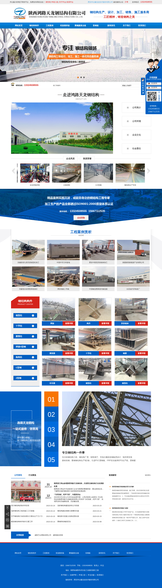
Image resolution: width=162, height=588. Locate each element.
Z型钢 (18, 378)
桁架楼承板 (65, 25)
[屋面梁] (58, 350)
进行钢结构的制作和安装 (20, 505)
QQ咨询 (154, 83)
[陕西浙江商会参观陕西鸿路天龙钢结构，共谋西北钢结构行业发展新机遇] (26, 502)
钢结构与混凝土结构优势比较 (68, 516)
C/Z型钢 (83, 185)
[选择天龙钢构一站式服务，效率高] (26, 449)
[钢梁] (131, 350)
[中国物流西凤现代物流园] (98, 286)
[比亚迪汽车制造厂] (133, 286)
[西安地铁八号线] (63, 286)
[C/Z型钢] (83, 173)
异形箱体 (125, 323)
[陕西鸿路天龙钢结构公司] (49, 18)
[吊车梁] (58, 380)
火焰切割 (51, 185)
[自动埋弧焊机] (19, 173)
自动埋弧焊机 (19, 185)
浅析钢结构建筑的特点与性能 (68, 505)
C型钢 (19, 367)
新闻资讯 (111, 25)
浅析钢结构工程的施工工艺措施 (22, 511)
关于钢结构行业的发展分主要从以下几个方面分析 (28, 516)
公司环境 (136, 121)
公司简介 (136, 107)
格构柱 (19, 357)
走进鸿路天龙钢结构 (81, 95)
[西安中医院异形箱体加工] (98, 260)
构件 (88, 323)
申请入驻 (54, 2)
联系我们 (142, 25)
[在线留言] (7, 520)
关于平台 (62, 2)
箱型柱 (19, 315)
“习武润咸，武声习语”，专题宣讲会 (67, 494)
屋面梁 (52, 353)
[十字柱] (95, 350)
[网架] (58, 321)
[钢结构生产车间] (115, 173)
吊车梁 (52, 383)
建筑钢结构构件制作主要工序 (22, 521)
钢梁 (125, 353)
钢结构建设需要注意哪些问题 (68, 511)
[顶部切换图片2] (81, 58)
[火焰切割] (51, 173)
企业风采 (70, 158)
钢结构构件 (34, 25)
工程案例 (49, 25)
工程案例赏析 (81, 232)
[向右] (13, 173)
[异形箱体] (131, 321)
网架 (52, 323)
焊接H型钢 (21, 347)
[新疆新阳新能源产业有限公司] (133, 260)
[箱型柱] (95, 380)
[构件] (95, 321)
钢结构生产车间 (115, 185)
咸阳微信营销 (58, 535)
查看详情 (69, 323)
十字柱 (19, 326)
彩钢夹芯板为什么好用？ (120, 511)
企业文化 (136, 135)
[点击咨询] (81, 217)
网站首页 (19, 25)
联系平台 (70, 2)
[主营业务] (7, 526)
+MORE (81, 235)
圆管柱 (19, 336)
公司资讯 (18, 475)
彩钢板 (96, 25)
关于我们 (126, 25)
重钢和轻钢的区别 (64, 521)
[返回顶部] (7, 508)
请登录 (48, 2)
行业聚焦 (32, 475)
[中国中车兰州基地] (63, 260)
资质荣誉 (87, 158)
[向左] (148, 173)
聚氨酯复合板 (80, 25)
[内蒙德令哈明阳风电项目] (28, 286)
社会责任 (136, 148)
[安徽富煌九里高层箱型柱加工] (28, 260)
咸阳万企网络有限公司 (43, 535)
